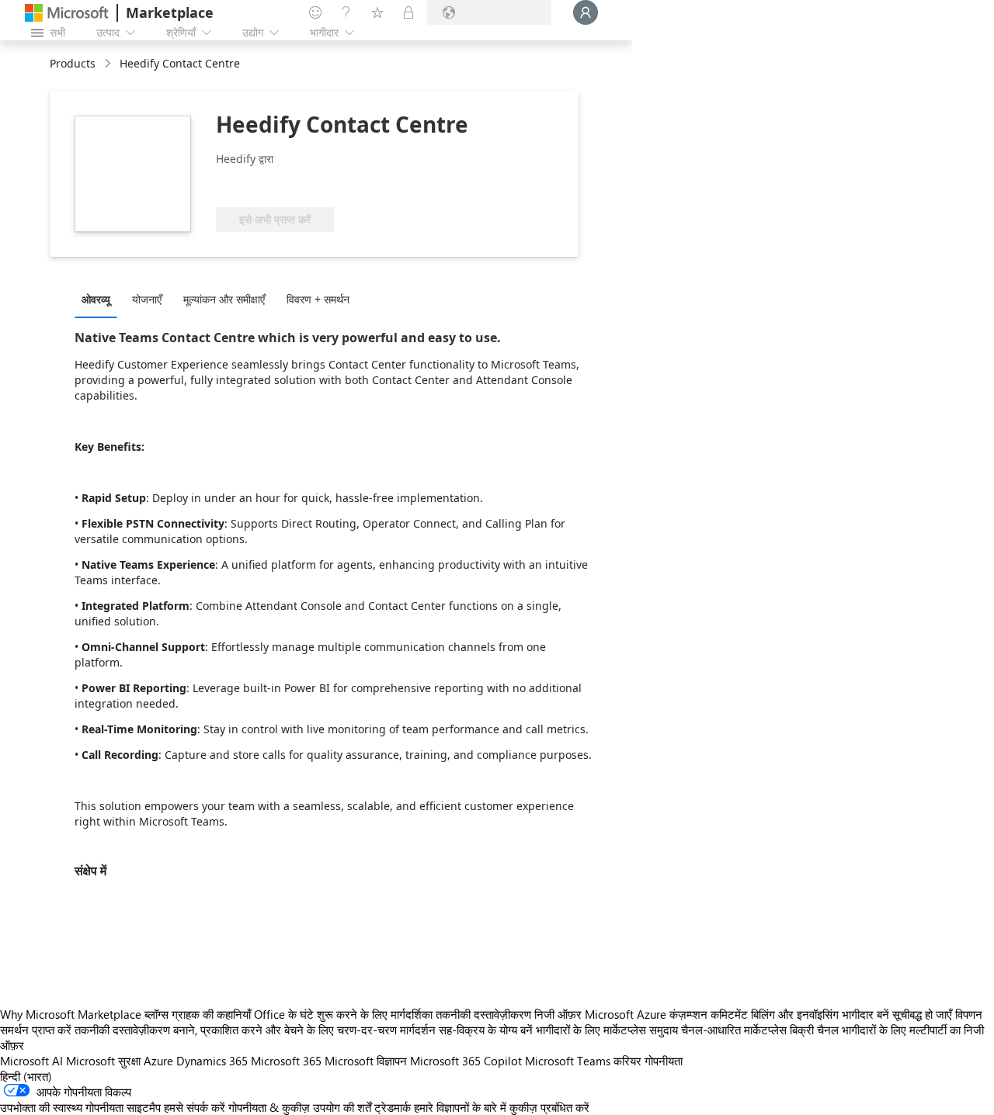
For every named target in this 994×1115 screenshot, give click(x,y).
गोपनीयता (664, 1060)
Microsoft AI (31, 1060)
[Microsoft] (67, 13)
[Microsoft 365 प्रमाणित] (333, 184)
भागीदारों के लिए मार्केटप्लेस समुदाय (607, 1029)
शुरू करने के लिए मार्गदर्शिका (375, 1014)
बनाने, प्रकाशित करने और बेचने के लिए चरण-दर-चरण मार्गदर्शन (304, 1029)
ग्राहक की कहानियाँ (211, 1014)
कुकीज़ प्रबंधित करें (549, 1107)
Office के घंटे (284, 1014)
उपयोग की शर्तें (342, 1107)
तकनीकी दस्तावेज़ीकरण (483, 1014)
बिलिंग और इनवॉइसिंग (795, 1014)
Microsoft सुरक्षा (103, 1060)
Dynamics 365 (212, 1060)
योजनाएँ (147, 299)
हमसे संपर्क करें (194, 1107)
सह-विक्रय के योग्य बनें (486, 1029)
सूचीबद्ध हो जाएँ (922, 1014)
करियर (627, 1060)
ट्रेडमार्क (392, 1107)
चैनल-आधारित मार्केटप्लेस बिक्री (747, 1029)
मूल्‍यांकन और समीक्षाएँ (224, 299)
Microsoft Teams (567, 1060)
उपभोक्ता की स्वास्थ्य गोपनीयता (61, 1107)
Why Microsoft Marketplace (70, 1014)
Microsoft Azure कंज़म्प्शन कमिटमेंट (668, 1014)
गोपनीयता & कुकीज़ (269, 1107)
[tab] (100, 299)
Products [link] (73, 63)
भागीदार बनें (865, 1014)
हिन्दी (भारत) (26, 1076)
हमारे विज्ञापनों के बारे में (460, 1107)
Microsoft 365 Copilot (466, 1060)
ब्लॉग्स (156, 1014)
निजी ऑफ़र (558, 1014)
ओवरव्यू (96, 299)
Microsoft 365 (286, 1060)
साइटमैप (144, 1107)
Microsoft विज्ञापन (366, 1060)
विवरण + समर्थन (318, 299)
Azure (158, 1060)
